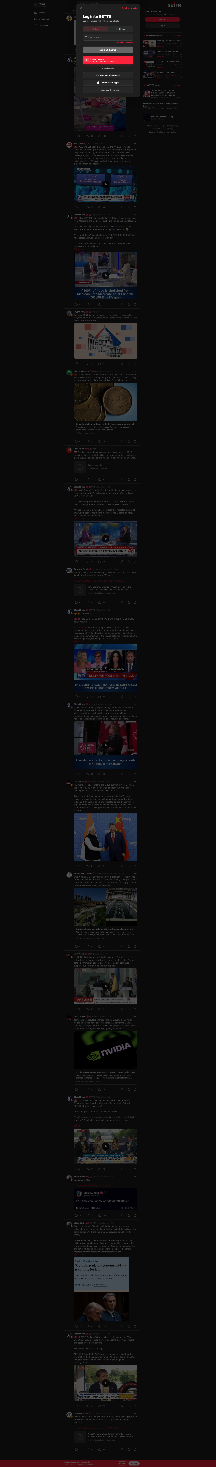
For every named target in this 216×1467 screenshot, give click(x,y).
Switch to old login (129, 8)
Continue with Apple (110, 82)
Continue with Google (110, 75)
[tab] (95, 28)
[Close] (81, 8)
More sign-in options (109, 90)
